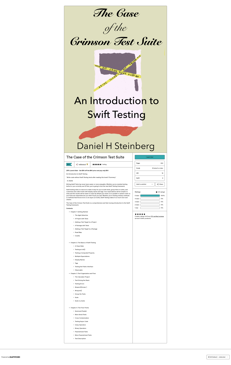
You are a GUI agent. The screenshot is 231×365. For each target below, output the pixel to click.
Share (161, 184)
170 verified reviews (157, 216)
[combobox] (145, 184)
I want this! (149, 157)
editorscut (83, 164)
